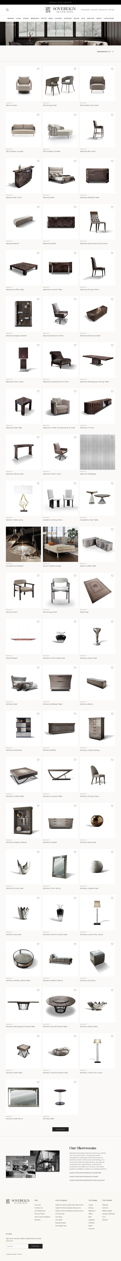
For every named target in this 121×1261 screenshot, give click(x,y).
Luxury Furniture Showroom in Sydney (83, 1176)
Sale (83, 18)
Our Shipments (40, 1211)
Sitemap (38, 1220)
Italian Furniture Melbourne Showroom (69, 1211)
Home (7, 24)
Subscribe (35, 1246)
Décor (91, 1226)
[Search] (7, 9)
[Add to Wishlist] (38, 69)
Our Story (58, 1217)
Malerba (105, 1205)
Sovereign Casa (60, 1226)
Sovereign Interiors (16, 1254)
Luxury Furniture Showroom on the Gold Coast (87, 1180)
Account (38, 1205)
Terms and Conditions (42, 1217)
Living (91, 1205)
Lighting (58, 18)
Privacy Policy (40, 1214)
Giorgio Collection (108, 1214)
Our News (59, 1220)
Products (13, 24)
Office (91, 1214)
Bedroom (92, 1211)
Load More (60, 1129)
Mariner (105, 1220)
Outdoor (68, 18)
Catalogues (109, 18)
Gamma (105, 1208)
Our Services (59, 1214)
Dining (91, 1208)
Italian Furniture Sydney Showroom (68, 1208)
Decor (76, 18)
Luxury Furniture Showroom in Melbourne (85, 1172)
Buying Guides (60, 1223)
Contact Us (39, 1208)
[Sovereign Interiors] (60, 10)
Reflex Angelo (107, 1211)
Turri (104, 1217)
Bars (51, 18)
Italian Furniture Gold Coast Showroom (69, 1205)
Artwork (91, 1229)
